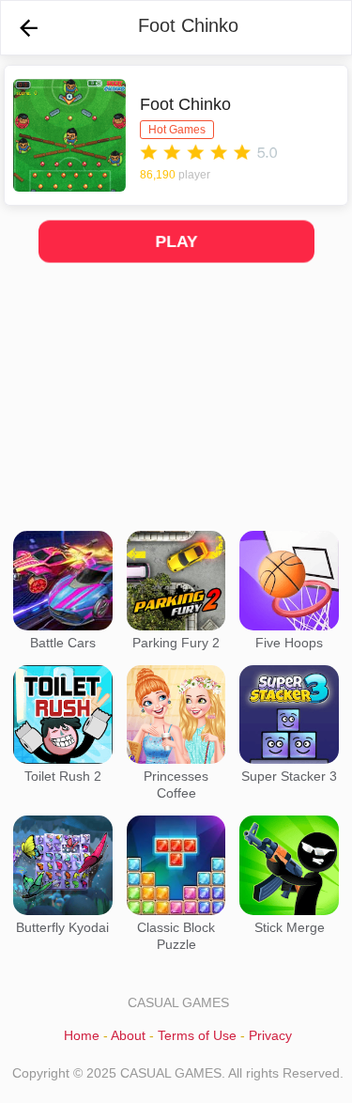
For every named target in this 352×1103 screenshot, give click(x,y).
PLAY (176, 241)
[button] (28, 27)
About (128, 1035)
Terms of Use (197, 1035)
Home (81, 1035)
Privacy (270, 1035)
